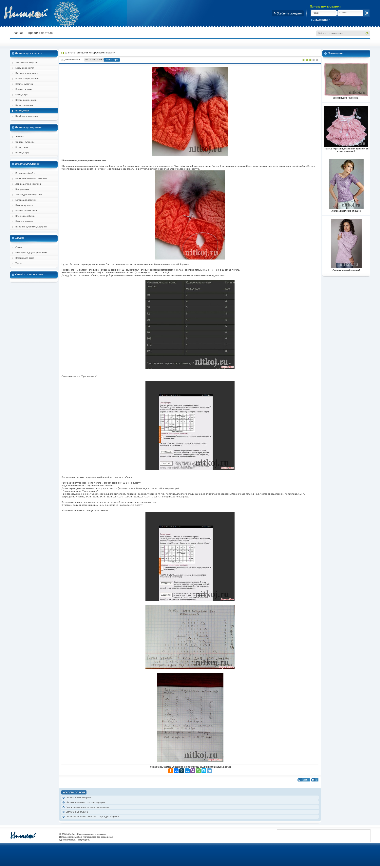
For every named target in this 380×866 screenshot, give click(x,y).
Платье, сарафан (23, 89)
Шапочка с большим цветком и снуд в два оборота (92, 817)
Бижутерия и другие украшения (31, 253)
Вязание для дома (24, 258)
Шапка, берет (22, 111)
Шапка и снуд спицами (77, 812)
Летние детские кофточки (28, 184)
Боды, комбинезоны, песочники (31, 179)
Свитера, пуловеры (24, 142)
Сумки (18, 247)
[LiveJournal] (181, 770)
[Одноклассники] (170, 770)
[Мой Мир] (187, 770)
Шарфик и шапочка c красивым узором (85, 802)
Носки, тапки (21, 147)
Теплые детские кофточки (28, 195)
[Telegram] (209, 770)
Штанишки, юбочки (25, 216)
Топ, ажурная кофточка (27, 63)
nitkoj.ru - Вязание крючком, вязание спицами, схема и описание (35, 13)
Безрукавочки (22, 189)
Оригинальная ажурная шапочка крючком (87, 807)
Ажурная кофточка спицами (346, 211)
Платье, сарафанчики (26, 211)
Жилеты (19, 137)
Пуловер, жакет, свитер (27, 73)
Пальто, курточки (24, 205)
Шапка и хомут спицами (78, 798)
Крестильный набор (25, 173)
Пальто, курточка (24, 84)
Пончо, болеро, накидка (27, 79)
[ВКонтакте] (176, 770)
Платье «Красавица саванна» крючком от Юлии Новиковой (346, 150)
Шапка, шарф (22, 153)
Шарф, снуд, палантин (26, 116)
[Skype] (203, 770)
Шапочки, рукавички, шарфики (31, 227)
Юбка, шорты (22, 95)
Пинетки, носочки (24, 221)
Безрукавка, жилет (24, 68)
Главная (17, 33)
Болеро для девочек (25, 200)
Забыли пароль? (321, 20)
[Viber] (192, 770)
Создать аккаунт (288, 13)
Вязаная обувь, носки (26, 100)
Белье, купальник (24, 105)
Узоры (18, 263)
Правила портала (40, 33)
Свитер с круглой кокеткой (346, 270)
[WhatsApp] (198, 770)
